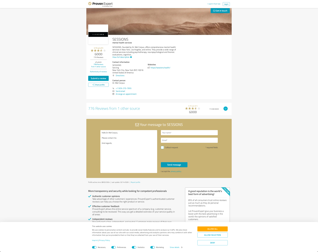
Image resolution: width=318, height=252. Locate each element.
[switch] (113, 247)
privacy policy (176, 171)
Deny (212, 242)
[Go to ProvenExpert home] (100, 5)
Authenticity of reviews (98, 71)
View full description (121, 57)
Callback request (171, 147)
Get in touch (221, 10)
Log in (226, 4)
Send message (174, 164)
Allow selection (212, 235)
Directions (120, 75)
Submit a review (98, 78)
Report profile (135, 182)
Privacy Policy (104, 240)
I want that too (214, 3)
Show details (174, 247)
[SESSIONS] (98, 34)
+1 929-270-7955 (123, 88)
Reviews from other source (98, 65)
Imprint (95, 240)
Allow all (212, 229)
